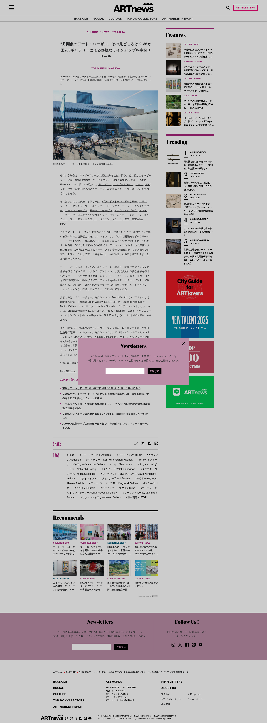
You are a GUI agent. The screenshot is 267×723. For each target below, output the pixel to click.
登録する (154, 371)
